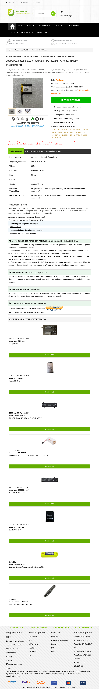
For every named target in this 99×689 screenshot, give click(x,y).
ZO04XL (66, 130)
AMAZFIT (25, 50)
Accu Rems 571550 (81, 640)
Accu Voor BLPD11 (17, 341)
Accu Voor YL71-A (16, 527)
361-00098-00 (56, 138)
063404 (60, 130)
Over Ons (11, 3)
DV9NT (60, 132)
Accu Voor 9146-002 (17, 565)
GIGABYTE (33, 637)
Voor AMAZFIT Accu (38, 162)
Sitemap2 (9, 660)
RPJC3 (72, 132)
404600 (54, 130)
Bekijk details (49, 355)
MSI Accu (14, 33)
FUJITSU (31, 26)
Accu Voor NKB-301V (17, 453)
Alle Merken (41, 33)
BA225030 (65, 135)
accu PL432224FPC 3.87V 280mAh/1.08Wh (28, 126)
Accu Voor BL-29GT (17, 378)
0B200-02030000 (76, 130)
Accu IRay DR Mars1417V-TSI (83, 646)
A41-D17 (55, 135)
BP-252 (72, 135)
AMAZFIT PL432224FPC (22, 208)
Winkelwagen (66, 15)
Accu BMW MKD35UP (82, 637)
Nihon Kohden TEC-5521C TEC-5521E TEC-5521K (28, 455)
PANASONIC (74, 26)
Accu (17, 50)
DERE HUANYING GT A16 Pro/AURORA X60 (26, 418)
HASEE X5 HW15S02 (17, 493)
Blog (52, 652)
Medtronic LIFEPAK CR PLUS (20, 604)
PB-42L (54, 132)
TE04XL (66, 132)
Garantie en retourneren (59, 640)
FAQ (39, 3)
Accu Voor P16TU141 (17, 416)
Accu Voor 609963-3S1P (19, 490)
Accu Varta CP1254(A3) (82, 651)
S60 (60, 135)
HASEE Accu (27, 33)
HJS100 (85, 130)
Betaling (54, 644)
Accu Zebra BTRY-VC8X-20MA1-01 (83, 657)
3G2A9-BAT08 (80, 132)
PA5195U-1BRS (81, 135)
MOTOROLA (44, 26)
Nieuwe (25, 3)
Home (10, 50)
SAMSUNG (33, 652)
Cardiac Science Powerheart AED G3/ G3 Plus (26, 567)
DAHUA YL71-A (15, 530)
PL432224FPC (15, 227)
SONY (21, 26)
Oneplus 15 (13, 344)
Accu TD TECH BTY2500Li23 (79, 664)
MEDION (32, 648)
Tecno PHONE (14, 381)
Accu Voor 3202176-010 (18, 602)
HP (30, 655)
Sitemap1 (9, 656)
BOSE (31, 640)
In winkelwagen (70, 99)
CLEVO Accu (59, 26)
